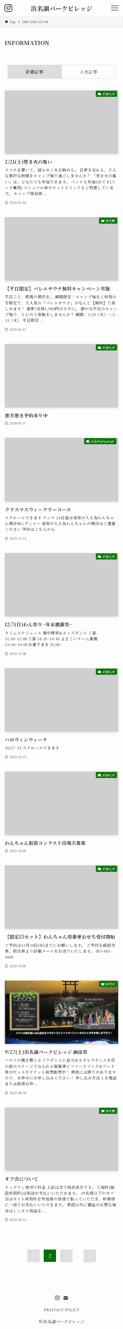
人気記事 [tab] (88, 72)
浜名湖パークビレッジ (61, 8)
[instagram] (57, 1298)
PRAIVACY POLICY (61, 1309)
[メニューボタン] (115, 8)
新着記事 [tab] (34, 72)
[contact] (66, 1298)
